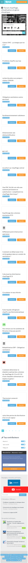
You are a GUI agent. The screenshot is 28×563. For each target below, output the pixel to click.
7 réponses (12, 200)
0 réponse (12, 336)
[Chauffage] (5, 27)
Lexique (8, 560)
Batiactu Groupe (4, 554)
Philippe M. (13, 447)
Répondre (21, 50)
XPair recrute (22, 558)
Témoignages (24, 554)
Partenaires (7, 556)
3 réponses (12, 140)
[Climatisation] (8, 27)
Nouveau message (22, 2)
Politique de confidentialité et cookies (10, 558)
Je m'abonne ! (14, 468)
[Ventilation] (11, 27)
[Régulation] (15, 27)
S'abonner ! (22, 494)
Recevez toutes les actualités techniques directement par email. (13, 457)
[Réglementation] (18, 27)
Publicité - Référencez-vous (14, 554)
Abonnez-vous (14, 560)
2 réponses (12, 105)
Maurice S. (13, 441)
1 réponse (12, 86)
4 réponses (12, 122)
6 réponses (12, 221)
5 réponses (12, 50)
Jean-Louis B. (13, 444)
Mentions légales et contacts (17, 556)
